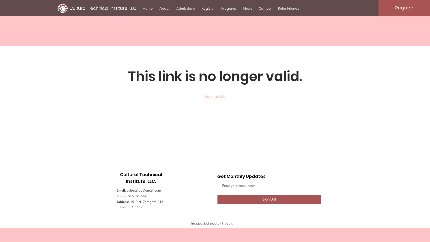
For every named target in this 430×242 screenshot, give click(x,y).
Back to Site (215, 96)
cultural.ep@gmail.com (144, 190)
